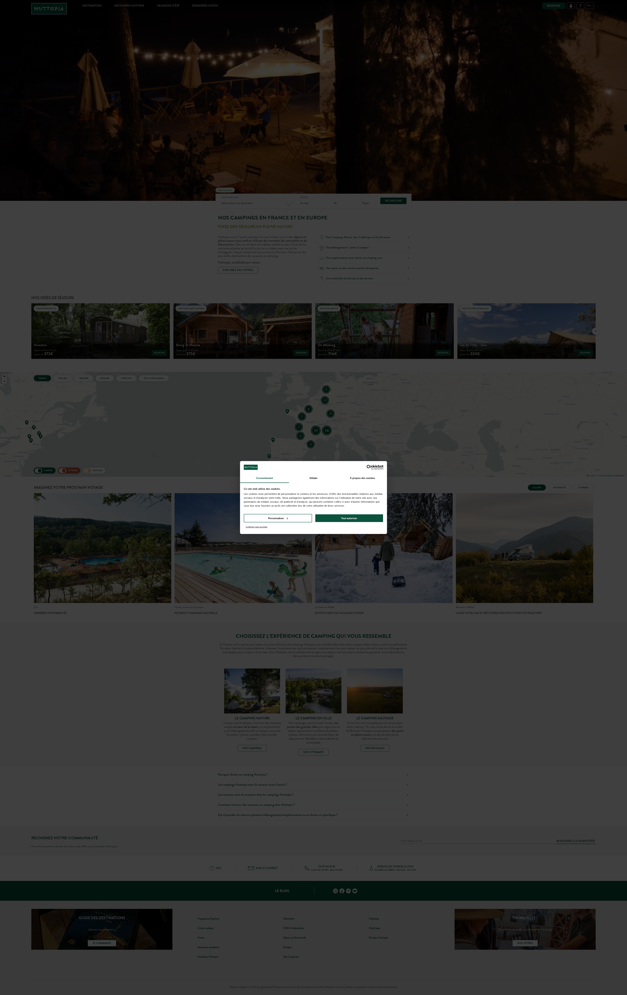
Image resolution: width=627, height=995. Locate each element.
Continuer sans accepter (256, 527)
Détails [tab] (314, 478)
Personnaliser (276, 518)
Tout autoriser (349, 518)
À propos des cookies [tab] (362, 478)
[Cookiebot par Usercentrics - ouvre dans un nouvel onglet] (369, 467)
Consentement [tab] (264, 478)
